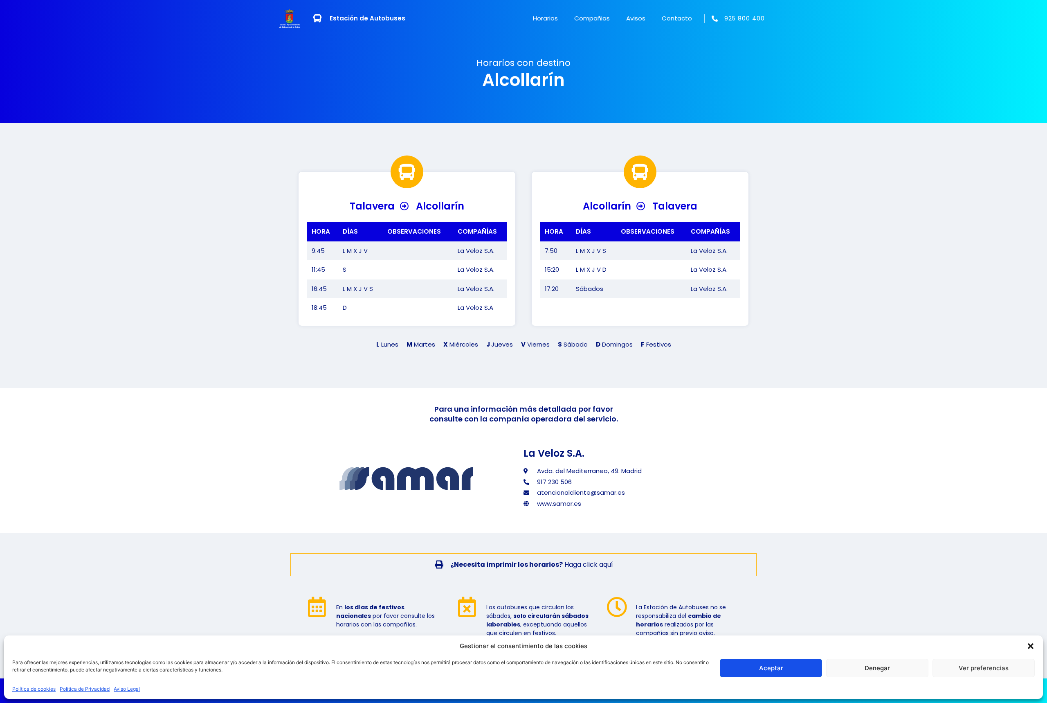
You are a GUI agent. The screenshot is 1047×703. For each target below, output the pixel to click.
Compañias (592, 18)
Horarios (545, 18)
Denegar (877, 668)
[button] (1031, 646)
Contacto (677, 18)
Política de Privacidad (85, 689)
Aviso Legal (127, 689)
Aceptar (771, 668)
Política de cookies (34, 689)
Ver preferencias (984, 668)
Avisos (635, 18)
